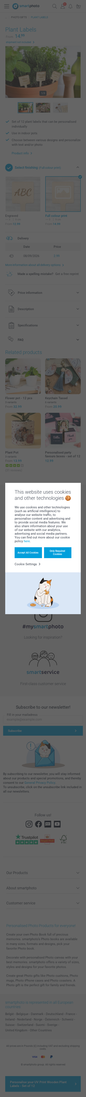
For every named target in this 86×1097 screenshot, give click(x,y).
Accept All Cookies (28, 552)
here (27, 541)
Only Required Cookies (57, 552)
